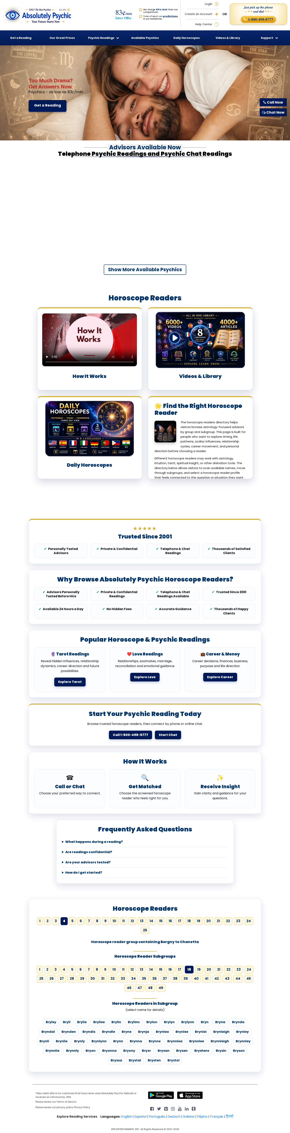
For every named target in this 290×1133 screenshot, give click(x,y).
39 (185, 978)
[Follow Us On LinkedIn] (187, 1108)
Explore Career (220, 677)
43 (227, 978)
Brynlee (182, 1031)
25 (145, 930)
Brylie (82, 1022)
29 (82, 978)
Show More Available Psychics (145, 269)
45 (248, 978)
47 (140, 987)
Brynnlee (196, 1041)
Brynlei (201, 1031)
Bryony (129, 1050)
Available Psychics (145, 38)
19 (198, 921)
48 (150, 987)
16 (170, 921)
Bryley (51, 1022)
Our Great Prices (62, 38)
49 (161, 987)
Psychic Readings (101, 38)
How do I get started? (83, 872)
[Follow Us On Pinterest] (166, 1108)
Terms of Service (66, 1101)
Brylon (151, 1022)
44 (238, 978)
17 (179, 921)
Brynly (79, 1041)
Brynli (44, 1041)
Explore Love (145, 677)
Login (208, 4)
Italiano (189, 1116)
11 (123, 921)
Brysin (221, 1050)
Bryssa (116, 1060)
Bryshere (201, 1050)
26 (52, 978)
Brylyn (169, 1022)
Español (140, 1116)
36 (154, 978)
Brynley (242, 1031)
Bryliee (99, 1022)
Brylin (116, 1022)
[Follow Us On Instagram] (173, 1108)
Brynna (136, 1041)
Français (216, 1116)
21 (218, 921)
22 (228, 921)
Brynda (238, 1022)
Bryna (220, 1022)
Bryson (239, 1050)
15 (161, 921)
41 (206, 978)
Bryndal (48, 1031)
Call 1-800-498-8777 (130, 735)
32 (112, 978)
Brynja (143, 1031)
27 (62, 978)
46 (129, 987)
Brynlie (61, 1041)
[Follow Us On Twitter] (159, 1108)
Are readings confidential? (88, 852)
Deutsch (174, 1116)
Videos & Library (228, 38)
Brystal (135, 1060)
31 (102, 978)
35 (144, 978)
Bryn (205, 1022)
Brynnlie (52, 1050)
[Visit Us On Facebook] (152, 1108)
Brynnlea (174, 1041)
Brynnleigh (220, 1041)
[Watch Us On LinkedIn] (180, 1108)
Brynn (118, 1041)
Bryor (146, 1050)
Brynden (69, 1031)
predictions (170, 16)
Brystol (173, 1060)
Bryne (126, 1031)
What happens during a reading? (94, 842)
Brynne (155, 1041)
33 (123, 978)
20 (208, 921)
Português (157, 1116)
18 (189, 921)
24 (248, 921)
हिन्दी (229, 1116)
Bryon (90, 1050)
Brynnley (243, 1041)
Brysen (182, 1050)
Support (267, 38)
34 (133, 978)
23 (238, 921)
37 (165, 978)
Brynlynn (99, 1041)
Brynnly (72, 1050)
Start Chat (168, 735)
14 (151, 921)
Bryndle (108, 1031)
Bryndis (88, 1031)
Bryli (66, 1022)
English (126, 1116)
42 (216, 978)
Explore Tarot (70, 682)
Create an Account (198, 14)
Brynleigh (221, 1031)
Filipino (202, 1116)
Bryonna (109, 1050)
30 (92, 978)
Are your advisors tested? (88, 862)
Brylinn (134, 1022)
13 (141, 921)
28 (72, 978)
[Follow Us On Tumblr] (194, 1108)
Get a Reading (47, 105)
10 (114, 921)
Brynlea (162, 1031)
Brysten (154, 1060)
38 (175, 978)
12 (132, 921)
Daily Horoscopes (186, 38)
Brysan (163, 1050)
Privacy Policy (82, 1107)
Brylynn (187, 1022)
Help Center (203, 24)
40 (196, 978)
